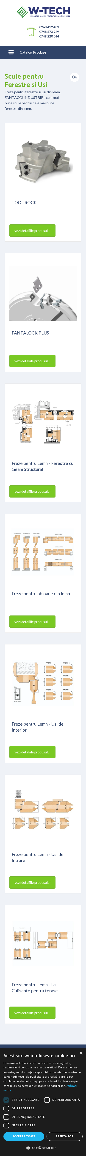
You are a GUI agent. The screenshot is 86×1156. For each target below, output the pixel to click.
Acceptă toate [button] (23, 1136)
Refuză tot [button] (64, 1136)
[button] (11, 52)
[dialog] (43, 1102)
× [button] (81, 1053)
